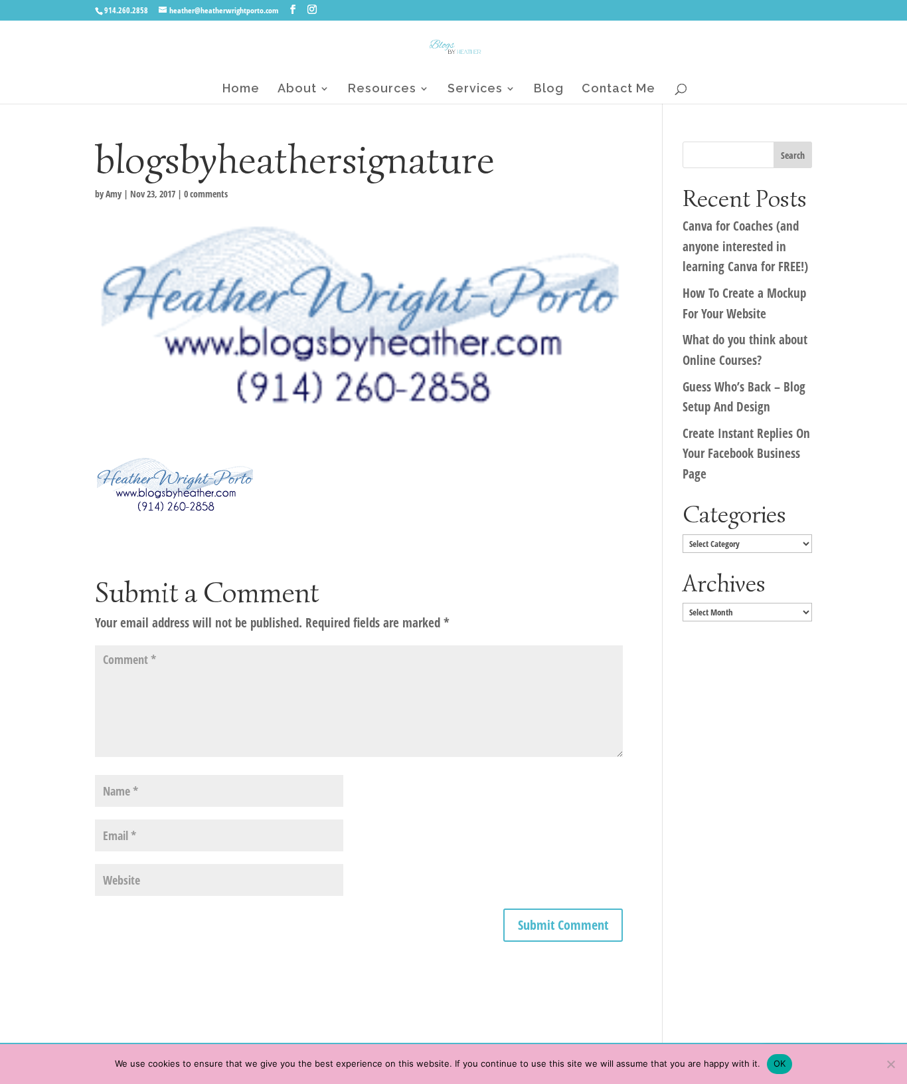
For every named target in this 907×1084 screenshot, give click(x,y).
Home (241, 89)
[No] (890, 1064)
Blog (549, 89)
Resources (382, 89)
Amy (114, 193)
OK (780, 1063)
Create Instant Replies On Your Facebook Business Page (746, 454)
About (297, 89)
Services (475, 89)
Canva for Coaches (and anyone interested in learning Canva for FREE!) (745, 246)
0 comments (206, 193)
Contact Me (618, 89)
